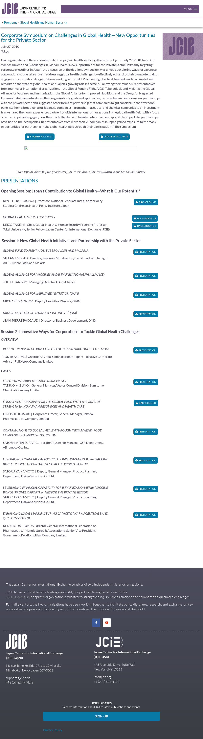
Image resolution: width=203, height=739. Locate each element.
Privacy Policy (52, 730)
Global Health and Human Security (43, 22)
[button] (188, 9)
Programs (10, 22)
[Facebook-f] (96, 622)
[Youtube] (107, 622)
